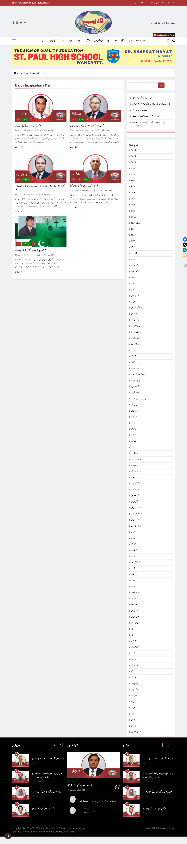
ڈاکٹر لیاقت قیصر (135, 495)
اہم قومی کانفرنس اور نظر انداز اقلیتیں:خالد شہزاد (85, 186)
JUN (133, 204)
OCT (133, 235)
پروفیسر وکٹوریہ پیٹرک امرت (138, 398)
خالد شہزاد (86, 179)
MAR (133, 211)
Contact (172, 828)
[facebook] (13, 23)
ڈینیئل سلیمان (135, 501)
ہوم (130, 40)
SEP (133, 241)
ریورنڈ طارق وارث (136, 526)
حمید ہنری (133, 435)
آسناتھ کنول (134, 265)
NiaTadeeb (136, 223)
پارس (132, 350)
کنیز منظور (133, 641)
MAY (133, 217)
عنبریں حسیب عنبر (136, 622)
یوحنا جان (133, 719)
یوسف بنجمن (134, 726)
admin (20, 130)
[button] (185, 239)
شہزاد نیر (133, 580)
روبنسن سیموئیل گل (136, 507)
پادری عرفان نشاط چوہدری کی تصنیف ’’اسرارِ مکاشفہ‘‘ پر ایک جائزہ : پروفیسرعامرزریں (47, 775)
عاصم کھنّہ (133, 598)
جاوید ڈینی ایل (80, 119)
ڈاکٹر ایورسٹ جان (136, 459)
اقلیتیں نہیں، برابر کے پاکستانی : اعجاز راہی (28, 126)
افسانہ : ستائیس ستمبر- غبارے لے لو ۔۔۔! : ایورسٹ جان (149, 3)
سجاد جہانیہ (133, 538)
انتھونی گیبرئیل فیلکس (136, 307)
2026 (133, 162)
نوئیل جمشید (134, 677)
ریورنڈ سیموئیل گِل (136, 519)
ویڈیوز (63, 40)
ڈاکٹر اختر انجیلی (134, 453)
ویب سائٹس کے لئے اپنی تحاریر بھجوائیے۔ (156, 828)
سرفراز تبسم (134, 544)
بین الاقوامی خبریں (98, 40)
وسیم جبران (134, 695)
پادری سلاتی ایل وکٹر (136, 338)
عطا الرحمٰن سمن (135, 610)
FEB (133, 186)
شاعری (71, 40)
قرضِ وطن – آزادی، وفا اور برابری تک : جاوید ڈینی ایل (87, 126)
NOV (133, 229)
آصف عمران (134, 271)
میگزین (133, 653)
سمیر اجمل (133, 556)
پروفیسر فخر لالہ (135, 392)
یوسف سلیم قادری (136, 732)
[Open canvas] (14, 41)
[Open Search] (168, 40)
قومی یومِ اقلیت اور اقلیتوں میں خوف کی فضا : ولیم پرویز (46, 792)
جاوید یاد (133, 422)
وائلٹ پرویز (134, 689)
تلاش (161, 85)
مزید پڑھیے (17, 147)
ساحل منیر (134, 532)
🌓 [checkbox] (7, 836)
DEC (133, 180)
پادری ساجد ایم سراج (136, 332)
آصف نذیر (134, 253)
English (140, 40)
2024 (133, 150)
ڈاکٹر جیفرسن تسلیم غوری (137, 477)
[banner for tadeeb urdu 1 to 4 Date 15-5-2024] (93, 56)
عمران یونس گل (135, 616)
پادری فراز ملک (135, 344)
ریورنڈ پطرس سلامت (136, 513)
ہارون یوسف (134, 683)
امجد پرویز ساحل (135, 295)
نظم (132, 671)
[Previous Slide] (169, 2)
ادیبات (79, 40)
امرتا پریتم (133, 301)
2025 (133, 156)
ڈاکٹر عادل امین (135, 489)
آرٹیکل (123, 40)
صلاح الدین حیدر (135, 592)
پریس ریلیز (134, 404)
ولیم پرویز (133, 707)
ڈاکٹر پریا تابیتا (134, 465)
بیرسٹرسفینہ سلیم (135, 320)
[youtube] (25, 23)
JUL (133, 198)
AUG (133, 174)
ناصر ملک (133, 659)
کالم (116, 40)
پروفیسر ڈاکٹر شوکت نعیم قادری (139, 374)
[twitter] (21, 23)
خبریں (109, 40)
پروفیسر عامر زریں (135, 386)
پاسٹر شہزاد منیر (135, 356)
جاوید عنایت (134, 416)
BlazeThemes (69, 831)
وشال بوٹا (133, 701)
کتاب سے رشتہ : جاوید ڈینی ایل (139, 110)
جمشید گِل (133, 429)
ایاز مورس (134, 314)
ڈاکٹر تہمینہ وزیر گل (136, 471)
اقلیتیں (88, 40)
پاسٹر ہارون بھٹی (135, 368)
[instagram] (17, 23)
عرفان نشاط (134, 604)
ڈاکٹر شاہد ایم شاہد (26, 244)
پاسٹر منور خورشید (135, 362)
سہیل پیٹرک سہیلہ (136, 562)
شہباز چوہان (134, 574)
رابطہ (42, 40)
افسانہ (132, 283)
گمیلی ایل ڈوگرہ (135, 647)
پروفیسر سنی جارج (135, 380)
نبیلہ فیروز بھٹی (135, 665)
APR (133, 168)
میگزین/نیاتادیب (53, 40)
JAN (133, 192)
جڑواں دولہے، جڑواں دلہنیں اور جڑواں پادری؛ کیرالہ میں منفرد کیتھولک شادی (151, 104)
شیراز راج (133, 586)
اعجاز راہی (25, 119)
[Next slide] (173, 2)
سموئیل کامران (135, 550)
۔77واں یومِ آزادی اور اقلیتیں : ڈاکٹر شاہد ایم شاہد (31, 250)
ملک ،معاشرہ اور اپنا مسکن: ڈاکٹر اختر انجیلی (142, 98)
